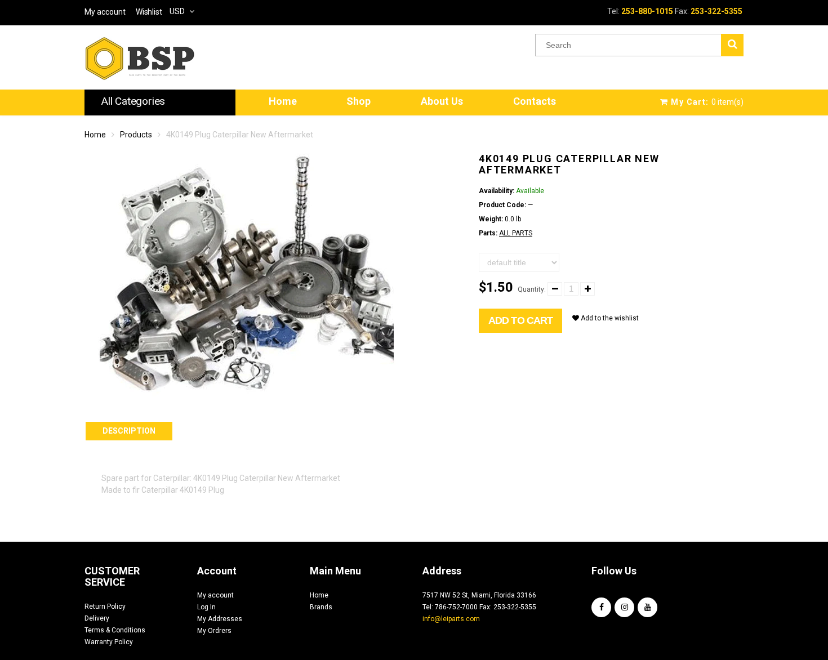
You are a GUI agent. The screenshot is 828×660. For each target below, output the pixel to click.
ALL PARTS (515, 233)
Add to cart (520, 320)
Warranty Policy (108, 642)
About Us (442, 101)
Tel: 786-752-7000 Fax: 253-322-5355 (479, 607)
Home (283, 101)
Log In (206, 607)
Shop (358, 101)
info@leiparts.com (451, 619)
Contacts (534, 101)
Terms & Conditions (114, 630)
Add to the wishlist (609, 318)
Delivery (96, 618)
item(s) (707, 101)
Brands (321, 607)
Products (136, 134)
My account (215, 595)
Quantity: (532, 289)
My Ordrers (214, 631)
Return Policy (105, 606)
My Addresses (219, 619)
